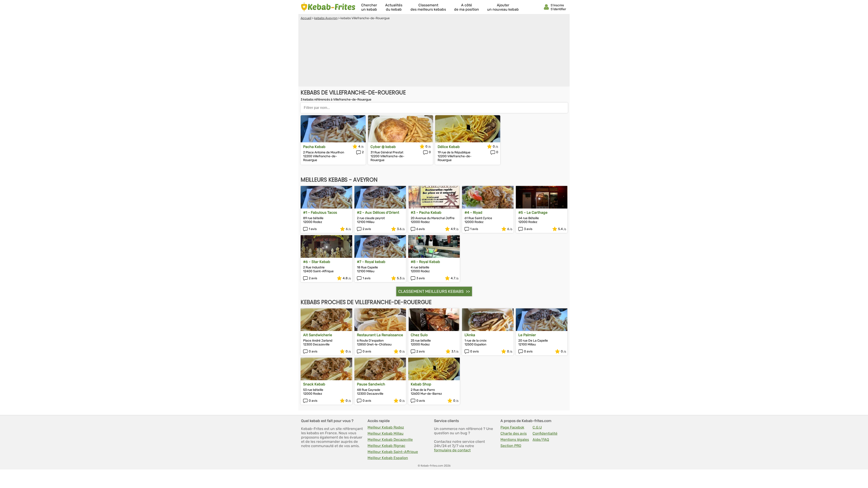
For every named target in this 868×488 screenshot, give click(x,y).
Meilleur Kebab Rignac (386, 445)
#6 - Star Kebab (316, 262)
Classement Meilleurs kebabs (431, 291)
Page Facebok (512, 427)
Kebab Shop (421, 384)
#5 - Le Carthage (532, 212)
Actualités (393, 7)
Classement (428, 7)
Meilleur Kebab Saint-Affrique (393, 452)
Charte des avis (513, 433)
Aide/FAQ (541, 439)
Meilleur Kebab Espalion (388, 458)
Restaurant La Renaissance (380, 335)
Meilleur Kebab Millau (385, 433)
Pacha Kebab (314, 147)
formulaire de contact (452, 450)
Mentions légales (514, 439)
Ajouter (503, 7)
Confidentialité (545, 433)
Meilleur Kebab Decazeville (390, 439)
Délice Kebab (449, 147)
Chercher (369, 7)
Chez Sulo (419, 335)
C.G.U (537, 427)
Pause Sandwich (371, 384)
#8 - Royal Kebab (425, 262)
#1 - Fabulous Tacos (320, 212)
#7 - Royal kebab (371, 262)
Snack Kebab (314, 384)
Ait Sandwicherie (317, 335)
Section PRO (510, 445)
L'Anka (470, 335)
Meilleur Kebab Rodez (386, 427)
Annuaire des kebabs (328, 7)
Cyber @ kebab (383, 147)
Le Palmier (527, 335)
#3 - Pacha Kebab (426, 212)
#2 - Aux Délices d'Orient (378, 212)
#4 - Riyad (473, 212)
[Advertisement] (434, 54)
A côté (466, 7)
